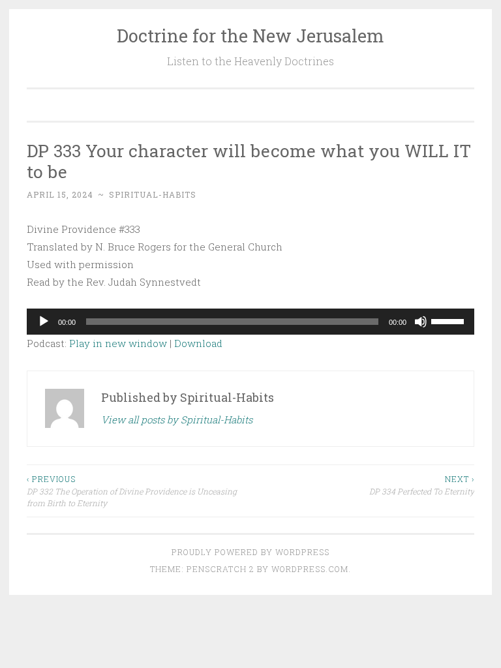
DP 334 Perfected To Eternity (421, 485)
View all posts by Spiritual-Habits (176, 419)
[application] (250, 322)
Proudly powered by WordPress (250, 552)
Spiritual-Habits (152, 194)
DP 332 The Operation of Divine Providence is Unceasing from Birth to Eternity (132, 491)
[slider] (449, 320)
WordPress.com (309, 569)
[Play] (43, 321)
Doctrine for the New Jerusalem (250, 35)
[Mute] (420, 321)
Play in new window (118, 343)
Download (198, 343)
